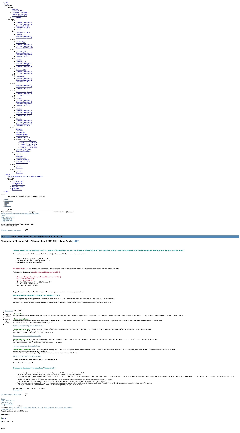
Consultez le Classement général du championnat (27, 326)
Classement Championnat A (20, 12)
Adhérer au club (17, 190)
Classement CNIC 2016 (23, 105)
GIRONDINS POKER (8, 217)
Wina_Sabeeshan (49, 407)
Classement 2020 (21, 70)
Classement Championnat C (24, 103)
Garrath (25, 407)
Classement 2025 (17, 11)
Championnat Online (7, 220)
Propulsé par (4, 409)
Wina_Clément (67, 407)
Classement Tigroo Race (23, 151)
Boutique (7, 174)
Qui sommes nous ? (18, 181)
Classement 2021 (21, 61)
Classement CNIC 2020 (23, 82)
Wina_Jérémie (32, 407)
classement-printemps (22, 134)
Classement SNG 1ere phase (28, 141)
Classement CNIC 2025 (23, 27)
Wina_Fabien (9, 311)
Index (6, 199)
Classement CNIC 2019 (23, 88)
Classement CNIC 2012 (23, 161)
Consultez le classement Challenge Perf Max (26, 346)
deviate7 (19, 407)
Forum (6, 4)
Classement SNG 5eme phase (28, 147)
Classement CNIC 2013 (23, 137)
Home (6, 2)
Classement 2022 (21, 51)
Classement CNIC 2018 (23, 95)
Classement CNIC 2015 (23, 115)
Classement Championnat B (20, 14)
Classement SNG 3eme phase (28, 144)
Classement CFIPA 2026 (19, 16)
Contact (6, 191)
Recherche (7, 206)
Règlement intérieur (18, 186)
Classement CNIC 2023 (23, 56)
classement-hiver (21, 132)
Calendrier (15, 9)
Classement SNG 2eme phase (28, 142)
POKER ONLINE (6, 219)
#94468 (75, 241)
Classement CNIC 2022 (23, 65)
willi (15, 407)
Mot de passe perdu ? (7, 213)
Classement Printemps (22, 159)
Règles (6, 203)
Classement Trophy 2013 (23, 149)
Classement (19, 131)
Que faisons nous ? (17, 183)
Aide (5, 205)
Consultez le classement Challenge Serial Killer (27, 336)
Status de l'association (18, 185)
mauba (11, 407)
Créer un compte (34, 213)
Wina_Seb (40, 407)
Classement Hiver (21, 158)
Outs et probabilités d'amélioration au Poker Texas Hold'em (25, 176)
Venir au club (16, 188)
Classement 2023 (21, 43)
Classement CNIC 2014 (23, 125)
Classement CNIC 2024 (23, 26)
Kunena (3, 215)
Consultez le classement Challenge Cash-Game (27, 356)
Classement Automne (22, 136)
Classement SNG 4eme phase (28, 146)
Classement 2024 (21, 34)
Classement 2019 (21, 76)
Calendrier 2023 (20, 41)
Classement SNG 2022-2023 (24, 48)
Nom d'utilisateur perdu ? (21, 213)
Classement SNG (17, 17)
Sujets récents (8, 201)
